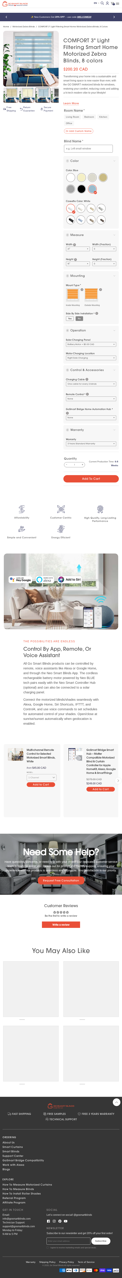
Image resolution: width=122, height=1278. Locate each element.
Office (69, 123)
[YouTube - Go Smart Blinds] (66, 1221)
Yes (69, 318)
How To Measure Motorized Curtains (27, 1184)
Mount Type (72, 285)
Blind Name (72, 141)
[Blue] (91, 219)
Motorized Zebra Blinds (24, 26)
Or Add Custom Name (79, 131)
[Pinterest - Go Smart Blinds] (60, 1221)
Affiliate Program (14, 1202)
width (70, 244)
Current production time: (103, 463)
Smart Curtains (13, 1147)
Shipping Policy (47, 1262)
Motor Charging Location (80, 353)
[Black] (70, 219)
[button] (74, 244)
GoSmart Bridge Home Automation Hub (89, 409)
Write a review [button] (61, 924)
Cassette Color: (78, 201)
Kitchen (103, 117)
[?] (72, 295)
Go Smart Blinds (57, 1265)
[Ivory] (80, 208)
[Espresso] (101, 219)
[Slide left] (3, 780)
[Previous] (7, 17)
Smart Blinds (11, 1151)
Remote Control (75, 394)
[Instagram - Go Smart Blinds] (54, 1221)
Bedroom (89, 117)
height (71, 259)
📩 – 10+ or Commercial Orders (72, 17)
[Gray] (101, 208)
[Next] (115, 17)
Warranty (71, 439)
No (79, 318)
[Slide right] (118, 780)
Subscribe (100, 1241)
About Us (9, 1142)
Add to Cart (91, 479)
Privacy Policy (66, 1262)
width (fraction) (101, 244)
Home (6, 26)
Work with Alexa (13, 1164)
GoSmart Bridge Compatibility (23, 1160)
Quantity (70, 458)
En (95, 3)
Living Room (72, 117)
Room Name (73, 110)
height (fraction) (102, 259)
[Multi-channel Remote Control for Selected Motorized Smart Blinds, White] (15, 754)
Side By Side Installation (80, 313)
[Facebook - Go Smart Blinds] (48, 1221)
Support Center (13, 1155)
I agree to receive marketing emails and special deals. (73, 1248)
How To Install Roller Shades (22, 1193)
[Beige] (91, 208)
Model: (30, 772)
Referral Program (14, 1198)
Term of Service (86, 1262)
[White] (70, 208)
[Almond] (80, 219)
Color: (72, 170)
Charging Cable (75, 379)
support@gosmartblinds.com (19, 1226)
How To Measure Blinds (18, 1189)
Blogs (6, 1169)
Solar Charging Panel (78, 339)
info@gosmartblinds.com (16, 1218)
